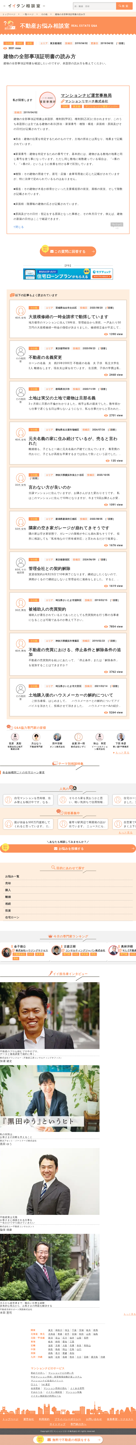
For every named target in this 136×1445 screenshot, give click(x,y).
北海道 (51, 1334)
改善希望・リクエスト (120, 1419)
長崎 (65, 1357)
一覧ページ (28, 14)
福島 (95, 1334)
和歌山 (87, 1345)
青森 (60, 1334)
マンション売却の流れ (55, 1388)
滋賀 (50, 1345)
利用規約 (44, 1419)
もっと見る (122, 752)
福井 (72, 1338)
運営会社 (28, 1419)
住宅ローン (12, 917)
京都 (57, 1345)
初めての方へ (38, 1373)
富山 (57, 1338)
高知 (72, 1353)
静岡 (57, 1341)
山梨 (79, 1338)
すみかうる (36, 1392)
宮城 (74, 1334)
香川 (57, 1353)
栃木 (88, 1330)
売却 (8, 883)
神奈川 (58, 1330)
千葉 (74, 1330)
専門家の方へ (78, 1424)
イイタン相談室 (54, 1392)
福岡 (50, 1357)
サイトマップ (58, 1424)
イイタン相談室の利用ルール (46, 1396)
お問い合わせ (94, 1419)
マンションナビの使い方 (61, 1373)
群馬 (95, 1330)
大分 (79, 1357)
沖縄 (103, 1357)
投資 (8, 910)
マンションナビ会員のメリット (47, 1380)
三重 (72, 1341)
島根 (57, 1349)
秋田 (81, 1334)
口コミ (34, 1384)
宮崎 (86, 1357)
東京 (50, 1330)
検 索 (125, 6)
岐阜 (50, 1341)
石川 (65, 1338)
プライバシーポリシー (68, 1419)
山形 (88, 1334)
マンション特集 (74, 1392)
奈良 (79, 1345)
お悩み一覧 (12, 876)
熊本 (72, 1357)
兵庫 (72, 1345)
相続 (8, 903)
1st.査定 (45, 1384)
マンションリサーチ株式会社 (86, 101)
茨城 (81, 1330)
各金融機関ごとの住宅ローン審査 (23, 772)
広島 (72, 1349)
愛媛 (65, 1353)
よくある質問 (77, 1388)
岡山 (65, 1349)
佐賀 (57, 1357)
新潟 (50, 1338)
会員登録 (35, 1388)
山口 (79, 1349)
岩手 (67, 1334)
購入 (8, 890)
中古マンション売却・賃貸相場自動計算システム (56, 1377)
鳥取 (50, 1349)
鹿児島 (94, 1357)
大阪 (65, 1345)
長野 (86, 1338)
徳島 (50, 1353)
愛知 (65, 1341)
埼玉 (67, 1330)
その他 (44, 14)
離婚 (8, 896)
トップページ (8, 14)
